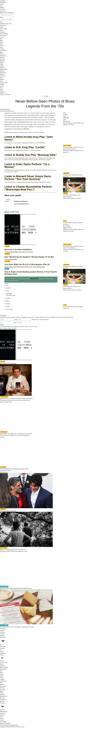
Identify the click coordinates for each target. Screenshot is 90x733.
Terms (1, 716)
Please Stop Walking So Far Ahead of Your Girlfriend (13, 549)
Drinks (1, 27)
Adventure (2, 32)
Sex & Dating (3, 35)
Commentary (3, 50)
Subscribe (7, 12)
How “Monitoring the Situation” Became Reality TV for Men (29, 257)
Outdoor (2, 84)
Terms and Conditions (12, 326)
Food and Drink (4, 82)
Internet (2, 45)
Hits (1, 645)
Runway (2, 54)
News (1, 52)
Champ (2, 651)
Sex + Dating (4, 547)
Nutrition (2, 71)
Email (16, 319)
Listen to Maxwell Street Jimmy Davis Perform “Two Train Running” (27, 177)
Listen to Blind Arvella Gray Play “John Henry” (28, 138)
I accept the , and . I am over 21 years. (19, 326)
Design (1, 42)
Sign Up (2, 325)
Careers (2, 720)
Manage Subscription (5, 723)
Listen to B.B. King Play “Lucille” (24, 147)
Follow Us (2, 12)
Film (1, 39)
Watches (2, 57)
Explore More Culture (5, 470)
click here (26, 129)
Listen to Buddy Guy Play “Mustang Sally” (30, 154)
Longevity (2, 67)
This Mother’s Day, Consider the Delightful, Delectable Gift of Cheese (17, 627)
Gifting (1, 91)
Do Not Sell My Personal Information (9, 725)
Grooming (2, 59)
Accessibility (3, 721)
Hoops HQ (2, 11)
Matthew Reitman (6, 109)
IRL (1, 650)
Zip (15, 322)
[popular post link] (74, 133)
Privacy (2, 718)
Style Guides (3, 55)
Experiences (3, 2)
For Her (2, 86)
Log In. (13, 295)
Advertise (2, 715)
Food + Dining (3, 28)
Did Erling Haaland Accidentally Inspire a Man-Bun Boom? (14, 469)
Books (1, 40)
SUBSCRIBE (9, 293)
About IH (2, 710)
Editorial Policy (3, 711)
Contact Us (3, 713)
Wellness (2, 7)
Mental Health (3, 69)
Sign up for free (34, 278)
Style (1, 6)
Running (2, 74)
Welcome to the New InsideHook (18, 249)
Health (1, 66)
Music (1, 44)
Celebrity (2, 49)
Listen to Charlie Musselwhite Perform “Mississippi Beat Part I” (28, 188)
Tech (1, 88)
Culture (2, 4)
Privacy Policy (24, 326)
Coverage (2, 648)
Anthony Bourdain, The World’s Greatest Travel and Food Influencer (16, 398)
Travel (1, 30)
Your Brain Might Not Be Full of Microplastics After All (27, 264)
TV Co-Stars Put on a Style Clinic (8, 511)
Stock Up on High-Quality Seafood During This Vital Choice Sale (16, 588)
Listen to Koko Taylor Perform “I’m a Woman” (27, 165)
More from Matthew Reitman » (21, 203)
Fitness (2, 64)
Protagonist (3, 653)
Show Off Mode (4, 34)
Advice (1, 62)
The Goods (2, 9)
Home (1, 81)
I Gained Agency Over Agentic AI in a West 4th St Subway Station (16, 433)
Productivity (3, 72)
